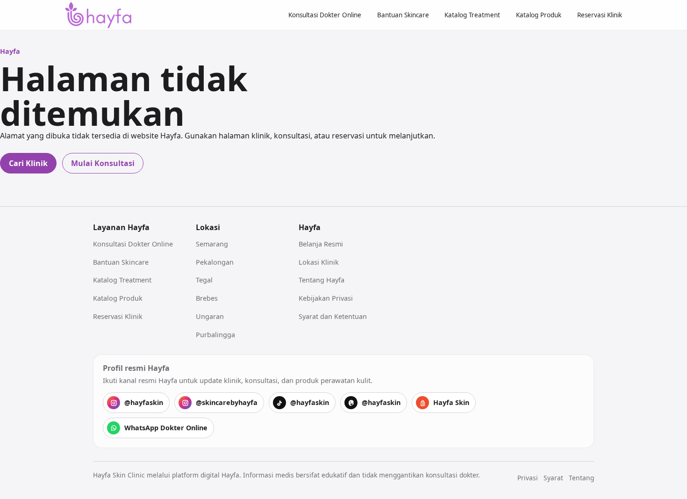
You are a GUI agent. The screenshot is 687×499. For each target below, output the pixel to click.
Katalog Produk (538, 15)
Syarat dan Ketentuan (333, 316)
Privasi (527, 477)
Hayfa (310, 227)
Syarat (553, 477)
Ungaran (210, 316)
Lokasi (208, 227)
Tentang (581, 477)
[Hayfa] (98, 15)
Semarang (212, 243)
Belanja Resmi (321, 243)
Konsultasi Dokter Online (324, 15)
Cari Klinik (28, 163)
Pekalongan (215, 262)
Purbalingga (215, 334)
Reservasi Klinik (599, 15)
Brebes (207, 298)
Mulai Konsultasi (103, 163)
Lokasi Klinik (319, 262)
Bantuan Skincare (403, 15)
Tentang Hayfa (321, 279)
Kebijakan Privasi (326, 298)
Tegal (204, 279)
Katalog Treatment (472, 15)
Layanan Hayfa (121, 227)
